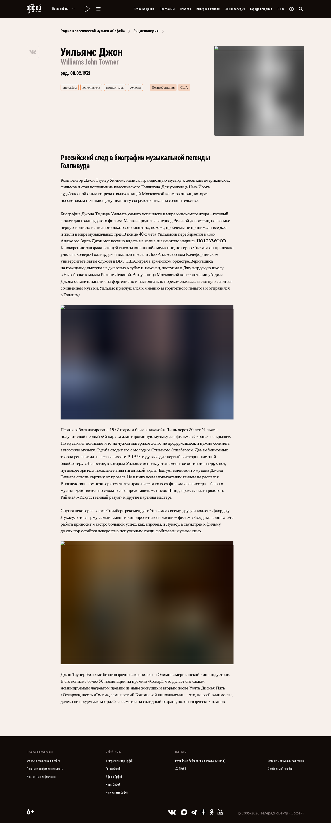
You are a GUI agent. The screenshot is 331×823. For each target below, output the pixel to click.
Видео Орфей (113, 769)
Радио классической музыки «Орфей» (93, 31)
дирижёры (70, 87)
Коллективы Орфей (117, 792)
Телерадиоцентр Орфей (119, 761)
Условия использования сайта (43, 761)
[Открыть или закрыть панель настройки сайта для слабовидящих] (291, 8)
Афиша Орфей (114, 776)
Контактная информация (41, 776)
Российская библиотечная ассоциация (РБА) (200, 761)
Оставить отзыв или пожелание (286, 761)
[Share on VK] (33, 52)
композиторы (115, 87)
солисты (135, 87)
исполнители (91, 87)
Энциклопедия (235, 9)
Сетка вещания (144, 9)
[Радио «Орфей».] (87, 9)
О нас (280, 9)
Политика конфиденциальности (45, 769)
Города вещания (261, 9)
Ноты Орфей (113, 784)
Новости (185, 9)
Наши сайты (60, 9)
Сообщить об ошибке (280, 769)
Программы (167, 9)
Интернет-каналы (208, 9)
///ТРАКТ (180, 769)
